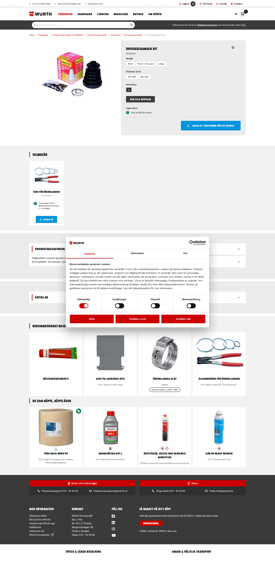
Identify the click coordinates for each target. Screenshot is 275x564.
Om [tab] (185, 253)
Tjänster (103, 14)
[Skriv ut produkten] (233, 47)
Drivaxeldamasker (133, 35)
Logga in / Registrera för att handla (213, 125)
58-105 (132, 76)
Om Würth (155, 14)
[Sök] (131, 25)
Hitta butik (207, 4)
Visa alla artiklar (140, 99)
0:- (240, 13)
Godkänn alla (183, 319)
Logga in (185, 4)
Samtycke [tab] (89, 253)
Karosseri (115, 35)
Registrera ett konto (207, 25)
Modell (129, 58)
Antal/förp (131, 84)
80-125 (145, 76)
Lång (161, 63)
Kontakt (223, 4)
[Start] (41, 14)
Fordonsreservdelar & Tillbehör (67, 35)
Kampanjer (85, 14)
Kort (130, 63)
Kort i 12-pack (146, 63)
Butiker (138, 14)
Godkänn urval (137, 319)
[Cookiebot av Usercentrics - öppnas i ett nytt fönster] (192, 242)
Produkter (65, 14)
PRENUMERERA (151, 523)
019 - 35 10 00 (87, 534)
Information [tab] (137, 253)
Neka (92, 319)
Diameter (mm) (133, 71)
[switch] (119, 305)
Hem (31, 35)
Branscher (121, 14)
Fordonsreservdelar (97, 35)
